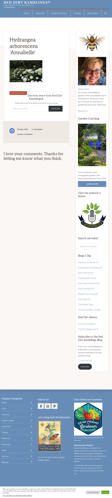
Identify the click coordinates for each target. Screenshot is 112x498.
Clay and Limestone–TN (88, 262)
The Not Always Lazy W (88, 329)
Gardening (6, 426)
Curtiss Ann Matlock (86, 324)
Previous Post (18, 93)
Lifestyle (5, 432)
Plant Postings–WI (86, 289)
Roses (4, 450)
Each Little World (85, 273)
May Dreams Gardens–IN (89, 283)
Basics (4, 403)
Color (4, 408)
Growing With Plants (87, 278)
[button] (105, 13)
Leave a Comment (24, 134)
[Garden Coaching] (92, 145)
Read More (83, 111)
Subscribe (55, 109)
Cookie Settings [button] (92, 492)
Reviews (5, 462)
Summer (5, 456)
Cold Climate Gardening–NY (90, 267)
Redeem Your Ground (88, 294)
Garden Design (8, 420)
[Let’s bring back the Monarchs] (49, 451)
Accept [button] (105, 492)
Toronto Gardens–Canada (89, 310)
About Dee (83, 89)
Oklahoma (6, 438)
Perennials (6, 444)
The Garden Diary (86, 304)
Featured (5, 415)
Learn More (92, 184)
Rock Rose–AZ (84, 299)
